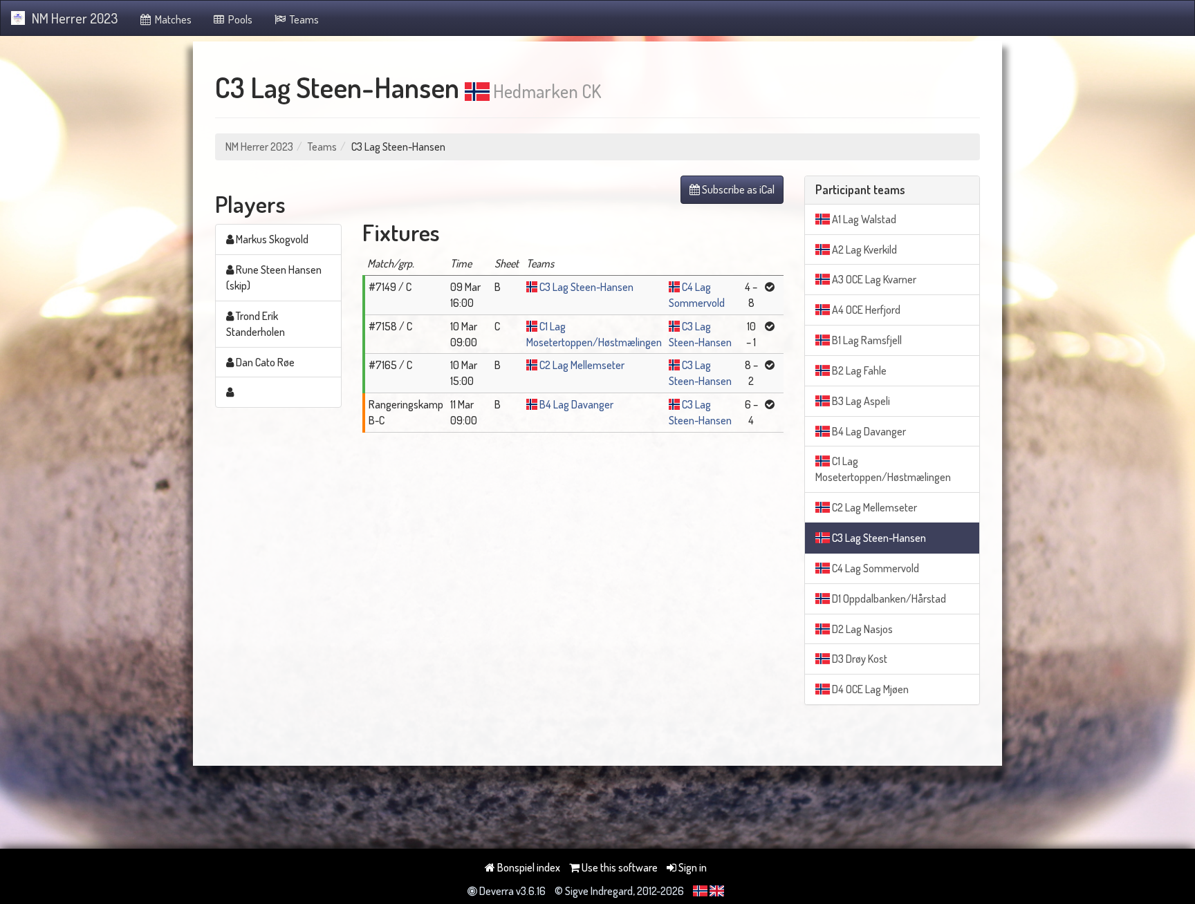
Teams (303, 19)
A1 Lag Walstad (863, 219)
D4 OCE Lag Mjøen (869, 689)
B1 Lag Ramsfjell (866, 340)
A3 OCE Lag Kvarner (873, 279)
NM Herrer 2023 (75, 18)
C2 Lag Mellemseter (581, 365)
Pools (239, 19)
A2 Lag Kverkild (863, 249)
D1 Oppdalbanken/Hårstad (888, 598)
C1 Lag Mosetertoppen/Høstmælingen (883, 469)
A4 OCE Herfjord (865, 310)
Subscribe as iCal (737, 189)
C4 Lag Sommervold (874, 568)
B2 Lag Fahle (858, 370)
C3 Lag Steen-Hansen (586, 287)
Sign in (691, 867)
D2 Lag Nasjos (861, 629)
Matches (172, 19)
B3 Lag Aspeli (860, 401)
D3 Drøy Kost (858, 659)
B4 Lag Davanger (576, 404)
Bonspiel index (527, 867)
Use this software (619, 867)
